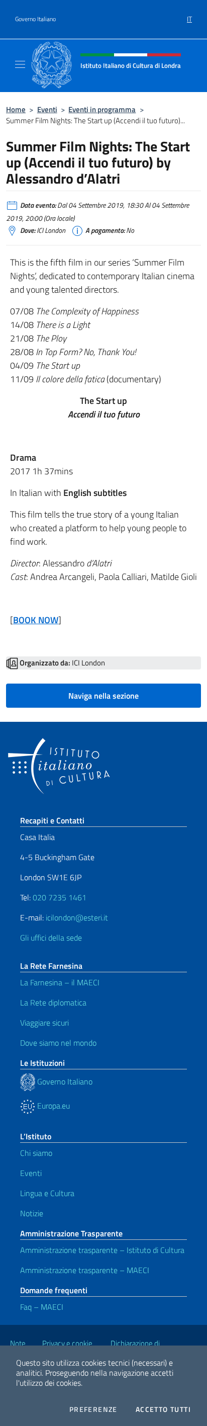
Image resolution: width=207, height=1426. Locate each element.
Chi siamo (36, 1153)
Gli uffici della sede (51, 938)
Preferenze (93, 1409)
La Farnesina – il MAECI (59, 982)
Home (16, 109)
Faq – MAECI (41, 1307)
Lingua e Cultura (47, 1193)
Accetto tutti (163, 1409)
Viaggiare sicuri (44, 1023)
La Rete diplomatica (53, 1002)
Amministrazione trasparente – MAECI (84, 1270)
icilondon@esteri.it (77, 917)
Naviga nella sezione (103, 696)
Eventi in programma (102, 109)
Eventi (47, 109)
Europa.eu (52, 1106)
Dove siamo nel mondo (58, 1043)
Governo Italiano (35, 19)
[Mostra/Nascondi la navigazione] (20, 64)
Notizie (31, 1213)
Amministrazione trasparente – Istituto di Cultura (102, 1250)
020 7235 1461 (59, 897)
